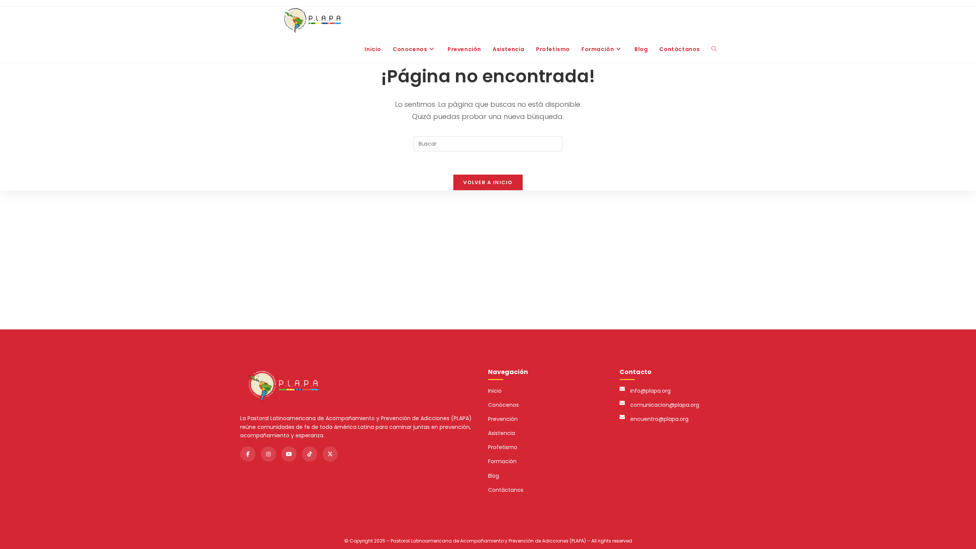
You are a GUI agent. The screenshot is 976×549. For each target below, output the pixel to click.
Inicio (495, 391)
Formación (502, 461)
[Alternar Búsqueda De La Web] (714, 49)
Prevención (503, 419)
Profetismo (502, 447)
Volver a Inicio (488, 182)
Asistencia (501, 433)
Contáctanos (505, 490)
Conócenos (503, 405)
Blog (493, 476)
